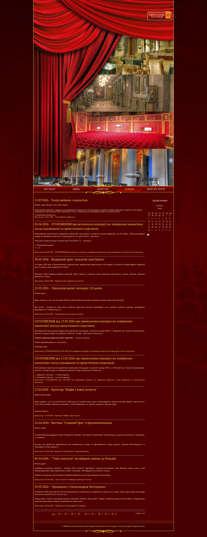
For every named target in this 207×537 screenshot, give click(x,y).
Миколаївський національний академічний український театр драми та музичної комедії (99, 526)
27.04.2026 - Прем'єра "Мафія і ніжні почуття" (66, 389)
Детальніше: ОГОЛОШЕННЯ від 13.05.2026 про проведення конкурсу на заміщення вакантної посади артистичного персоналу (84, 351)
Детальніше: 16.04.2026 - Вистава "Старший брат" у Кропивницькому (62, 451)
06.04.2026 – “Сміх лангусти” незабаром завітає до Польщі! (75, 458)
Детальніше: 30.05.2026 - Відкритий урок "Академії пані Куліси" (59, 281)
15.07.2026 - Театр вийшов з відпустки (61, 200)
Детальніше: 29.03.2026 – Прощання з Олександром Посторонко (60, 506)
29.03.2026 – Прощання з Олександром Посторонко (70, 487)
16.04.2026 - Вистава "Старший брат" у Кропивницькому (73, 423)
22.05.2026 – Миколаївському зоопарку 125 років (68, 288)
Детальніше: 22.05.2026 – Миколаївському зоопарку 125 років (59, 314)
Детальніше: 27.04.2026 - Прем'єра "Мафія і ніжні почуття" (58, 416)
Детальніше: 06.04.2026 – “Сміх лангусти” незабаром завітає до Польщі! (63, 479)
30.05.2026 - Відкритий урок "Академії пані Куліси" (70, 259)
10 (116, 514)
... (82, 514)
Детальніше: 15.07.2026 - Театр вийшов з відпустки (55, 217)
